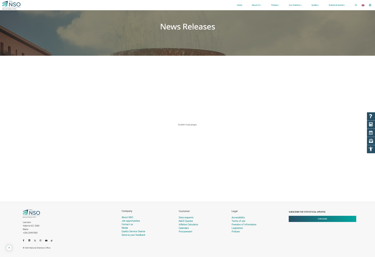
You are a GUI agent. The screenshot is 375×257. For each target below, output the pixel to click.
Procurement (185, 231)
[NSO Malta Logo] (11, 5)
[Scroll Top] (9, 247)
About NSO (127, 217)
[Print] (370, 5)
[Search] (356, 5)
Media (125, 228)
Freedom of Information (244, 224)
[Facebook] (25, 240)
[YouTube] (47, 240)
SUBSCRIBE (322, 219)
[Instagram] (42, 240)
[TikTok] (53, 240)
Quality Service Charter (133, 231)
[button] (371, 149)
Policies (236, 231)
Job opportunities (131, 220)
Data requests (186, 217)
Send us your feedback (133, 235)
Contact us (127, 224)
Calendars (184, 228)
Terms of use (238, 221)
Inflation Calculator (188, 224)
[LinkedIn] (30, 240)
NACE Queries (186, 221)
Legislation (237, 228)
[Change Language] (363, 5)
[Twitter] (36, 240)
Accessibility (238, 217)
